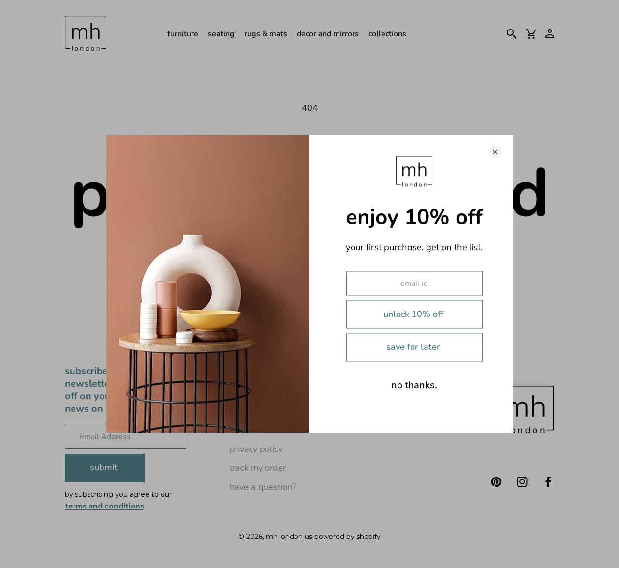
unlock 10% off (413, 313)
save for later (413, 347)
